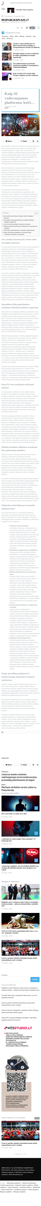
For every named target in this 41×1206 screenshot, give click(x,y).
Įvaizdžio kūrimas (25, 1187)
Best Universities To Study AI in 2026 (14, 814)
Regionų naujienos (6, 1192)
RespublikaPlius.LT (15, 20)
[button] (35, 1118)
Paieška (4, 975)
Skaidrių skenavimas (7, 1185)
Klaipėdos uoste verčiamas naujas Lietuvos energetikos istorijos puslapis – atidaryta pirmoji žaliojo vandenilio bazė (19, 904)
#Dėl (16, 36)
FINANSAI (7, 1137)
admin (7, 108)
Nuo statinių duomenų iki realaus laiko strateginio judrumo (18, 217)
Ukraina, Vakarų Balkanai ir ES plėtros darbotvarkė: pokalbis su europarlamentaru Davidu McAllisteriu (26, 45)
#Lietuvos (5, 36)
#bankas (29, 36)
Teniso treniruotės (7, 1189)
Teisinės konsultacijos (29, 1183)
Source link (5, 758)
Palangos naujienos (19, 1192)
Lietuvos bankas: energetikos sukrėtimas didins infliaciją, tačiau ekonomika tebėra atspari (17, 1144)
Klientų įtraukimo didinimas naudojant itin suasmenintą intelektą (20, 227)
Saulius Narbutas (13, 1187)
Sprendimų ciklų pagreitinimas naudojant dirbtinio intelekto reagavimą (19, 221)
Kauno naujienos (33, 1189)
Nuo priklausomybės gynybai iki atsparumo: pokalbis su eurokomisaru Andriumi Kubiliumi (26, 65)
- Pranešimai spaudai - (20, 1189)
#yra (34, 36)
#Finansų (10, 38)
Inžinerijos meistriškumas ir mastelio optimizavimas (19, 230)
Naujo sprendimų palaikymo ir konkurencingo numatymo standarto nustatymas (17, 233)
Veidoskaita (36, 1187)
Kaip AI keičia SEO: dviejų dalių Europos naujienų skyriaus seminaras (25, 74)
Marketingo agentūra (13, 1183)
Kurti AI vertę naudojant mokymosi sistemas (17, 224)
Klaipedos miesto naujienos (24, 1185)
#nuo (4, 38)
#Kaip (12, 36)
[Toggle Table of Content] (35, 213)
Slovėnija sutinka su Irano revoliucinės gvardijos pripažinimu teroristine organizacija (26, 55)
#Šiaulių (22, 36)
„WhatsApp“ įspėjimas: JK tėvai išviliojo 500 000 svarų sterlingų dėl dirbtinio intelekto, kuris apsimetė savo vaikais (20, 868)
